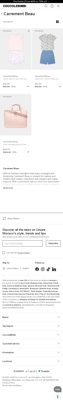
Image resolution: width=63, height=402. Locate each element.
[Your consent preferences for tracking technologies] (58, 397)
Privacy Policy (24, 253)
